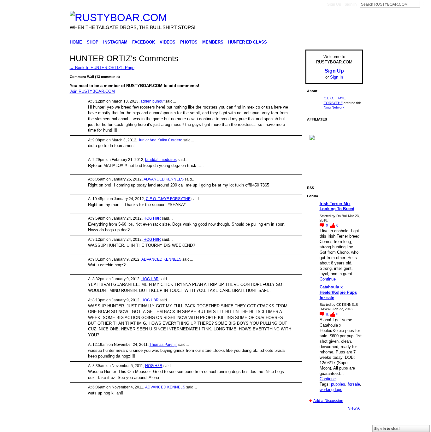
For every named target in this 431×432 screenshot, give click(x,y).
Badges (291, 425)
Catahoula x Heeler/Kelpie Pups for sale (338, 292)
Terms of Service (349, 425)
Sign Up (334, 4)
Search (425, 4)
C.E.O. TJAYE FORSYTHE (168, 199)
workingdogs (331, 389)
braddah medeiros (161, 159)
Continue (328, 279)
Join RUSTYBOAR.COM (92, 91)
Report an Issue (316, 425)
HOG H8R (152, 218)
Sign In (351, 4)
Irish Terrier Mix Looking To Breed (337, 206)
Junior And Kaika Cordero (160, 140)
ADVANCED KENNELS (164, 179)
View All (355, 408)
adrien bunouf (152, 101)
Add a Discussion (328, 401)
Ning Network (334, 107)
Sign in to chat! (387, 428)
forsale (354, 384)
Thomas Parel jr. (163, 344)
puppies (338, 384)
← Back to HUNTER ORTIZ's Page (102, 67)
